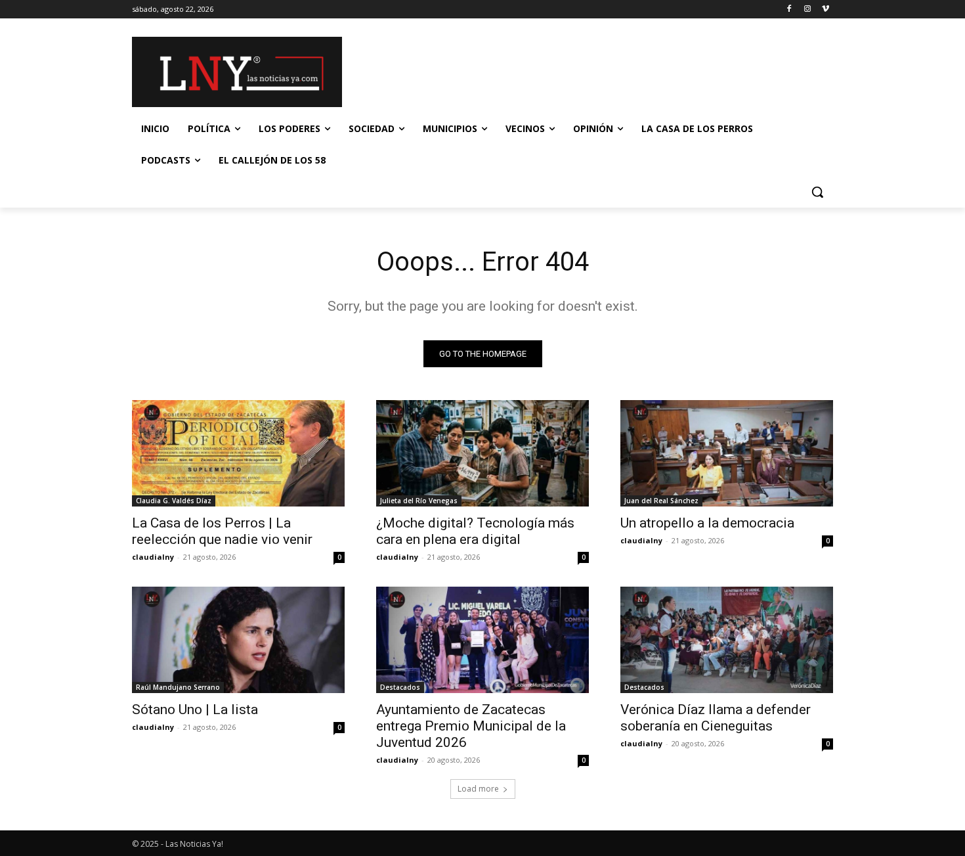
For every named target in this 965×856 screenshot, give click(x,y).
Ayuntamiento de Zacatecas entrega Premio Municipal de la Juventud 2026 (471, 726)
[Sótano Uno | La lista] (238, 640)
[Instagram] (807, 9)
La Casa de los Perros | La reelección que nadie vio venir (222, 531)
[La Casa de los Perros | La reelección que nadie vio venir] (238, 453)
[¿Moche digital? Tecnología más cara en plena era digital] (482, 453)
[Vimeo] (825, 9)
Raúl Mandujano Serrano (178, 687)
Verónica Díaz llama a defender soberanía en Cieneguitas (715, 718)
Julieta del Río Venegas (419, 500)
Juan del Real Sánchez (661, 500)
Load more (478, 788)
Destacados (400, 687)
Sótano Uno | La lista (195, 709)
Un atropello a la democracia (707, 523)
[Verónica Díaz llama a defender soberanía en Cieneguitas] (726, 640)
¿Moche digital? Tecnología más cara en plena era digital (475, 531)
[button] (817, 192)
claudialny (153, 557)
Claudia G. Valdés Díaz (173, 500)
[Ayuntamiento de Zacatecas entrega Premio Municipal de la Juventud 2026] (482, 640)
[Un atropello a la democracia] (726, 453)
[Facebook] (789, 9)
